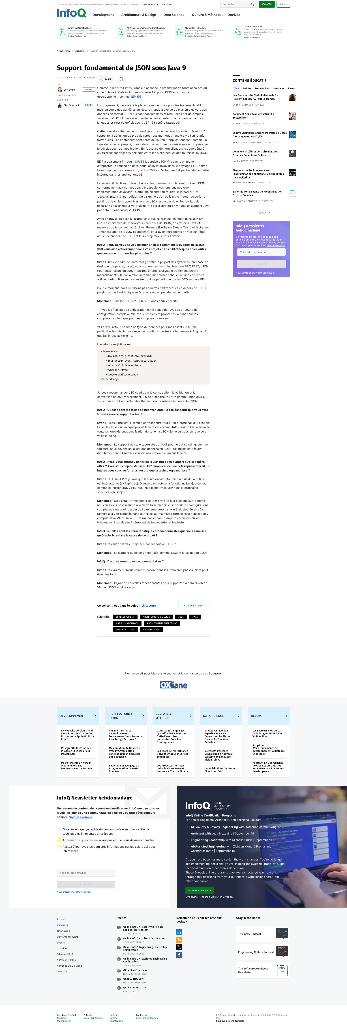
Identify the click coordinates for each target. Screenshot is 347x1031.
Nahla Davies (240, 161)
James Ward (256, 142)
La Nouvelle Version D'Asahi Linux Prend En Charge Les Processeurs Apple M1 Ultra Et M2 (77, 735)
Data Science (174, 15)
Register (267, 4)
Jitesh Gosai (240, 123)
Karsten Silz (240, 142)
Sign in (283, 4)
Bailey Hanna (240, 105)
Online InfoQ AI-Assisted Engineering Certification (145, 960)
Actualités (80, 50)
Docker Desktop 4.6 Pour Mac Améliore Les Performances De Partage (76, 765)
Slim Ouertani (71, 105)
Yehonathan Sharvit (245, 182)
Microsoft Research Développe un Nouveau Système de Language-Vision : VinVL (218, 755)
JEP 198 (136, 96)
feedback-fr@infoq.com (63, 1019)
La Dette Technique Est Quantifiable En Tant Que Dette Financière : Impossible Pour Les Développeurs (171, 736)
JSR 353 (140, 161)
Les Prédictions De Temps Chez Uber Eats (220, 770)
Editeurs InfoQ (65, 954)
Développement (125, 617)
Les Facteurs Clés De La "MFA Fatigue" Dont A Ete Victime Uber (267, 733)
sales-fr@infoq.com (93, 1018)
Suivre (89, 89)
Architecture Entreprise (162, 623)
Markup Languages (127, 623)
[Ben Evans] (59, 89)
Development (103, 15)
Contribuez (63, 948)
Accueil (61, 919)
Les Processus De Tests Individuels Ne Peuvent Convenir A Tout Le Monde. (173, 768)
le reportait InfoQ (120, 88)
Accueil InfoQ (63, 50)
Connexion (63, 930)
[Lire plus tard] (121, 79)
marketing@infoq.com (147, 1018)
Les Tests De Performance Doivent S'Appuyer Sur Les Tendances (172, 754)
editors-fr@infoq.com (116, 1019)
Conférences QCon (68, 936)
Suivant (263, 212)
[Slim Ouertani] (59, 105)
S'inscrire (62, 924)
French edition (149, 4)
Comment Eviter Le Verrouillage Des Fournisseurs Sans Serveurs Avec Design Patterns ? (125, 735)
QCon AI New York (133, 979)
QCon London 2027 (134, 987)
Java (195, 617)
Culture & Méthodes (207, 15)
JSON (181, 617)
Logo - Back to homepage (72, 13)
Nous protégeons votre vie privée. (255, 272)
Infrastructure (125, 629)
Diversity (62, 971)
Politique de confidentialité (230, 1020)
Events (61, 942)
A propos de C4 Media (69, 965)
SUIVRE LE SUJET (194, 605)
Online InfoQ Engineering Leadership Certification (145, 949)
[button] (261, 264)
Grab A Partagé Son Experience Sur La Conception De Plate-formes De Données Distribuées (217, 736)
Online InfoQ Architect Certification (144, 938)
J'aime (108, 79)
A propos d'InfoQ (66, 959)
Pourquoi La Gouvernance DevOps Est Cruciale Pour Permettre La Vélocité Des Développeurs (268, 767)
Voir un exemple (276, 245)
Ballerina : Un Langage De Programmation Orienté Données (124, 768)
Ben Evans (70, 89)
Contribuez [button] (167, 4)
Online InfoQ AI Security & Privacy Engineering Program (143, 928)
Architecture (147, 606)
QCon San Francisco (135, 970)
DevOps (234, 15)
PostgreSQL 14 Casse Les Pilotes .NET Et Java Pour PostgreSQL (76, 751)
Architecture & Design (138, 15)
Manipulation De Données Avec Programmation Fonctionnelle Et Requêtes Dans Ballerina (258, 174)
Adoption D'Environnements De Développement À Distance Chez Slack (268, 749)
